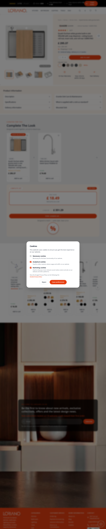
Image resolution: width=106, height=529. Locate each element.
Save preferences (58, 282)
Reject (44, 282)
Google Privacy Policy (36, 276)
